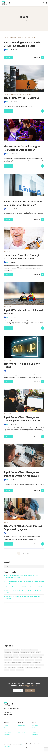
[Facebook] (30, 743)
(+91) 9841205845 (8, 714)
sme (9, 667)
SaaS (35, 37)
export (17, 657)
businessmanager (8, 652)
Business (19, 37)
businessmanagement (33, 649)
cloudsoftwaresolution (25, 652)
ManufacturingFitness (27, 662)
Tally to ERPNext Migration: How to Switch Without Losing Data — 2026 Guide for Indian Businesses (24, 576)
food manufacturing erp (25, 657)
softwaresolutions (37, 667)
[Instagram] (34, 743)
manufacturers (38, 659)
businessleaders (24, 649)
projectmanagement (39, 664)
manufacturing (7, 662)
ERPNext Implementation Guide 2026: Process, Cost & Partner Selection (24, 587)
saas (5, 667)
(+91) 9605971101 (8, 715)
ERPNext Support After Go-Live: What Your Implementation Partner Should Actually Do (25, 582)
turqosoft (12, 670)
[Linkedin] (38, 743)
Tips (12, 143)
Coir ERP (32, 652)
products (32, 664)
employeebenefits (8, 654)
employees (15, 654)
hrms (41, 657)
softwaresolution (29, 667)
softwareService (20, 667)
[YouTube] (26, 747)
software (13, 667)
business (17, 649)
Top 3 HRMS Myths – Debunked (21, 97)
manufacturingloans (36, 662)
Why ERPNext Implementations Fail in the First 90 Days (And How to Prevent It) (23, 597)
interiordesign (20, 659)
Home (22, 21)
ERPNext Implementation (9, 657)
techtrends (7, 670)
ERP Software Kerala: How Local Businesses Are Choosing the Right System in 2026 (25, 591)
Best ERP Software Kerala (9, 649)
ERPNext (34, 654)
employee (38, 652)
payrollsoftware (25, 664)
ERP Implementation (26, 654)
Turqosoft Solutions (19, 670)
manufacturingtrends (8, 664)
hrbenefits (36, 657)
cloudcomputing (16, 652)
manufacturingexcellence (16, 662)
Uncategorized (7, 39)
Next (28, 553)
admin (7, 49)
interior (15, 659)
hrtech (6, 659)
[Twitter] (26, 743)
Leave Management (28, 37)
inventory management (29, 659)
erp (20, 654)
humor (10, 659)
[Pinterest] (42, 743)
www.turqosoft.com (8, 718)
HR (22, 37)
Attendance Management (10, 37)
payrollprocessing (17, 664)
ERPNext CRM (40, 654)
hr (31, 657)
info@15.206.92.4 (7, 712)
